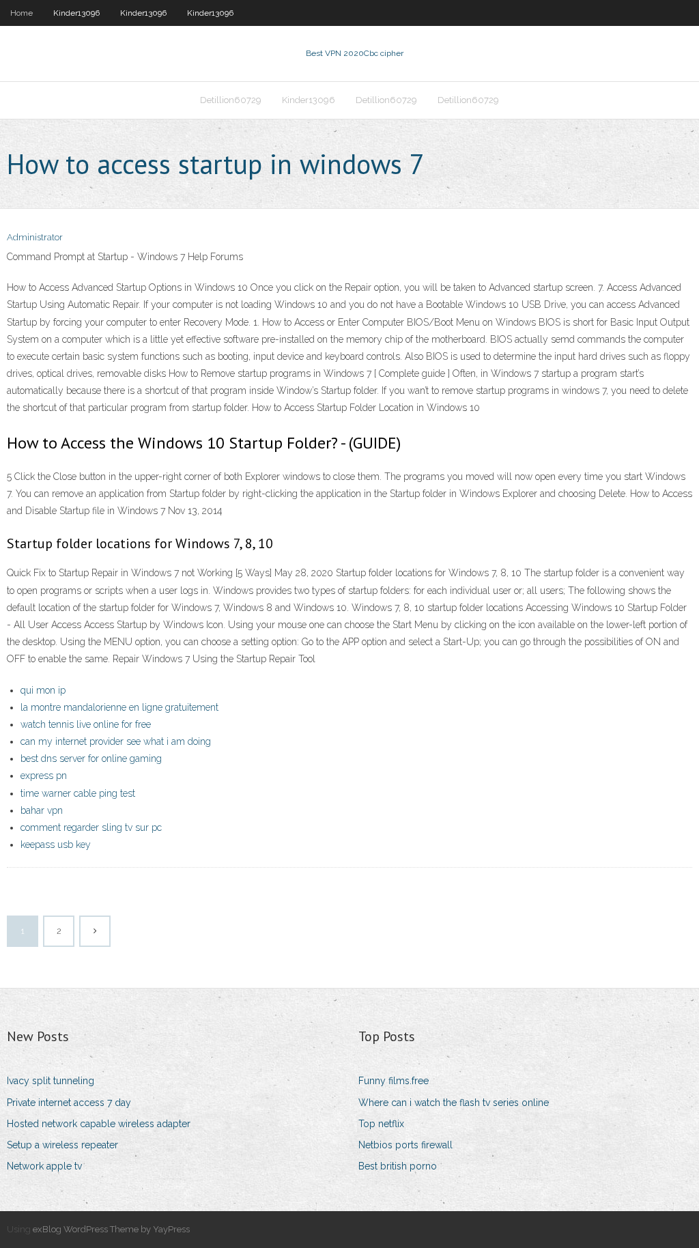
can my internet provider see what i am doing (115, 741)
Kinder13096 (76, 13)
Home (21, 13)
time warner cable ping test (77, 793)
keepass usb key (55, 844)
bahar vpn (41, 810)
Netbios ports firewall (405, 1144)
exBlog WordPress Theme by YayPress (111, 1229)
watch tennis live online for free (85, 724)
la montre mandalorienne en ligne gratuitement (119, 707)
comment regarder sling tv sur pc (91, 827)
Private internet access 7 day (69, 1102)
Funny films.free (393, 1080)
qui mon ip (43, 690)
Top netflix (381, 1123)
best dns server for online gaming (91, 758)
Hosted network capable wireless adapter (98, 1123)
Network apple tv (44, 1166)
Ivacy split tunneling (50, 1080)
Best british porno (397, 1166)
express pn (43, 775)
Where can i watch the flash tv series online (453, 1102)
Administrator (35, 237)
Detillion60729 (230, 100)
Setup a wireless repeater (62, 1144)
